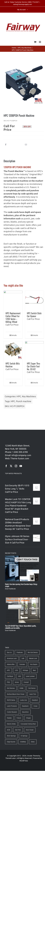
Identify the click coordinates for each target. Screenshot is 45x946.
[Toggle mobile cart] (35, 42)
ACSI (8, 730)
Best (34, 670)
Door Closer (29, 730)
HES (19, 676)
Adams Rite (10, 664)
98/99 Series (11, 700)
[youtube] (21, 466)
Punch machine (23, 401)
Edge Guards (11, 742)
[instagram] (16, 466)
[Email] (26, 144)
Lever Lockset (30, 676)
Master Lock (33, 658)
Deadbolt (35, 700)
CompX (26, 682)
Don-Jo (9, 652)
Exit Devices (11, 688)
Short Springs (11, 736)
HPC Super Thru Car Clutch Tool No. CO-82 (33, 366)
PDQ (8, 682)
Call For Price (9, 126)
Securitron (25, 712)
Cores (35, 706)
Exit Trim (18, 730)
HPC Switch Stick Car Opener (34, 314)
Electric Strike (11, 724)
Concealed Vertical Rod (28, 724)
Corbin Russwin (12, 712)
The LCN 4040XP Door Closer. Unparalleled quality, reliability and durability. (20, 626)
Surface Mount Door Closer (15, 694)
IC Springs (24, 736)
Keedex (9, 718)
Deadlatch (25, 706)
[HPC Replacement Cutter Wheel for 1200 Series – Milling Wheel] (13, 300)
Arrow (17, 682)
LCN (16, 670)
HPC (19, 396)
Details (14, 335)
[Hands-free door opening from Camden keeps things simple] (22, 568)
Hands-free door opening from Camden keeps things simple (21, 585)
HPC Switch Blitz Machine (13, 365)
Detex (33, 742)
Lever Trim (32, 694)
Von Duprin (33, 664)
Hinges (28, 718)
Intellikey (23, 742)
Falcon (19, 718)
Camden (22, 664)
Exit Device (31, 688)
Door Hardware (10, 589)
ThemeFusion (10, 758)
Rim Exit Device (33, 652)
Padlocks (20, 652)
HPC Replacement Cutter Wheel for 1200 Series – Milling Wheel (13, 317)
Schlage (25, 670)
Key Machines (29, 396)
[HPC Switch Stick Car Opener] (34, 300)
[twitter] (11, 466)
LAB (23, 658)
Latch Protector (12, 706)
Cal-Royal (10, 676)
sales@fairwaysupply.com (22, 4)
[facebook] (6, 466)
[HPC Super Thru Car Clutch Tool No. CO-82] (34, 350)
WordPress (23, 761)
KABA (21, 688)
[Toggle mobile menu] (40, 42)
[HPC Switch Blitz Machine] (13, 350)
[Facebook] (6, 144)
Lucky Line (23, 700)
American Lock (12, 658)
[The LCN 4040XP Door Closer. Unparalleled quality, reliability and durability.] (22, 610)
